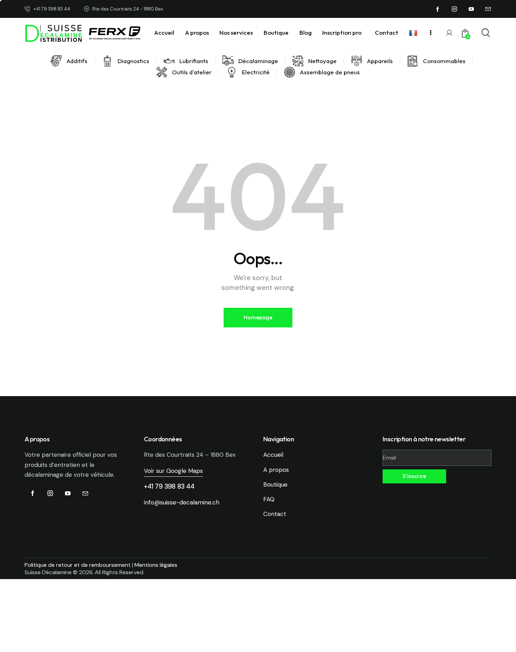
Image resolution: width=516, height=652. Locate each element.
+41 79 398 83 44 (169, 486)
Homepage (258, 317)
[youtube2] (471, 9)
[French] (414, 33)
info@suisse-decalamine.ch (181, 502)
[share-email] (488, 9)
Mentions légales (155, 565)
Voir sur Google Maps (173, 471)
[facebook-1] (437, 9)
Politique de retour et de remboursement (78, 565)
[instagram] (454, 9)
